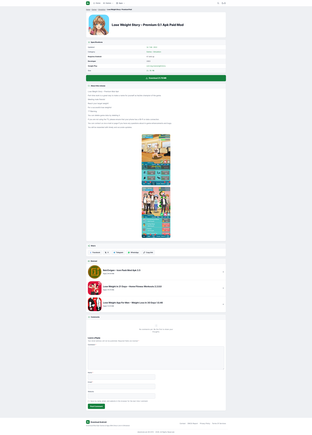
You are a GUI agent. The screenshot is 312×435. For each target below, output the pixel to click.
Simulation (101, 9)
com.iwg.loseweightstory (156, 66)
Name (90, 372)
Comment (92, 345)
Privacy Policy (205, 423)
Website (91, 391)
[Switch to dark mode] (224, 3)
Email (90, 382)
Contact (183, 423)
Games (108, 3)
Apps (121, 3)
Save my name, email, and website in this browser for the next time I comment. (119, 401)
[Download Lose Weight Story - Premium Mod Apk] (156, 212)
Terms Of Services (219, 423)
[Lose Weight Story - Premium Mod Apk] (156, 159)
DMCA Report (193, 423)
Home (98, 3)
